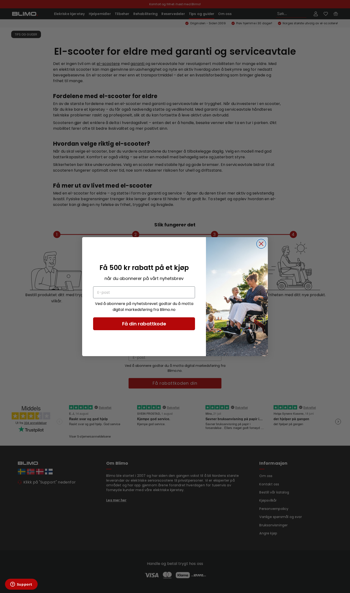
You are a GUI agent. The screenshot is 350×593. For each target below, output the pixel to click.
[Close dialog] (261, 244)
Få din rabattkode (144, 323)
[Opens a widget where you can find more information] (21, 585)
